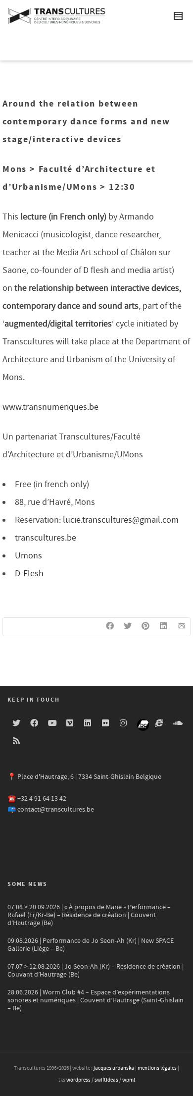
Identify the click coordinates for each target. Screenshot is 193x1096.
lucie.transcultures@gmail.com (121, 520)
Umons (28, 555)
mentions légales (157, 1068)
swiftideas (106, 1080)
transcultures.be (45, 538)
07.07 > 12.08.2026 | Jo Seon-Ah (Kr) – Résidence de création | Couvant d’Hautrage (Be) (95, 970)
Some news (27, 884)
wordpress (78, 1080)
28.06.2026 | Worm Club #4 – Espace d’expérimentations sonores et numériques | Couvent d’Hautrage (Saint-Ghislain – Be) (95, 1000)
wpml (128, 1080)
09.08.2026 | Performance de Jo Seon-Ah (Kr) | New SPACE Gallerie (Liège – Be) (90, 944)
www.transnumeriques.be (50, 407)
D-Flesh (29, 573)
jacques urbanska (114, 1068)
